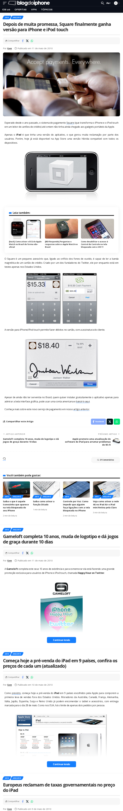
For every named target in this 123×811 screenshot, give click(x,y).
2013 (97, 497)
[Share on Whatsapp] (32, 40)
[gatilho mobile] (5, 3)
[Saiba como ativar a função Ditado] (46, 489)
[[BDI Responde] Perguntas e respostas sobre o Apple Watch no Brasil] (61, 229)
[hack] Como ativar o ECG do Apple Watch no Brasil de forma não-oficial (25, 244)
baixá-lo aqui (83, 401)
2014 (37, 497)
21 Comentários (107, 460)
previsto (16, 693)
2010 (7, 17)
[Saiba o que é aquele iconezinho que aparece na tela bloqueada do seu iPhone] (16, 489)
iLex (9, 48)
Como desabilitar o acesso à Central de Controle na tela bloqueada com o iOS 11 (94, 244)
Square (70, 122)
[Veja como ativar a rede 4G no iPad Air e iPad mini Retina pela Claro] (106, 489)
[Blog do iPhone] (29, 3)
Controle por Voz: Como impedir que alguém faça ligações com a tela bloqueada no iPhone (76, 506)
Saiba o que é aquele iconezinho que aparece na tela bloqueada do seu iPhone (16, 506)
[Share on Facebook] (23, 40)
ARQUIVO (17, 17)
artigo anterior (81, 409)
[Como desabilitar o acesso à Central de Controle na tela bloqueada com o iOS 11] (97, 229)
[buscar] (102, 3)
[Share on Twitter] (27, 40)
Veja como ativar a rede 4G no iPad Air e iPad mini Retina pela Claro (106, 504)
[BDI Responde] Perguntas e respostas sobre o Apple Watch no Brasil (61, 244)
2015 (7, 497)
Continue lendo (61, 640)
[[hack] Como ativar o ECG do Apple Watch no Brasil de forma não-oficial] (25, 229)
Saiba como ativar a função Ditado (43, 503)
